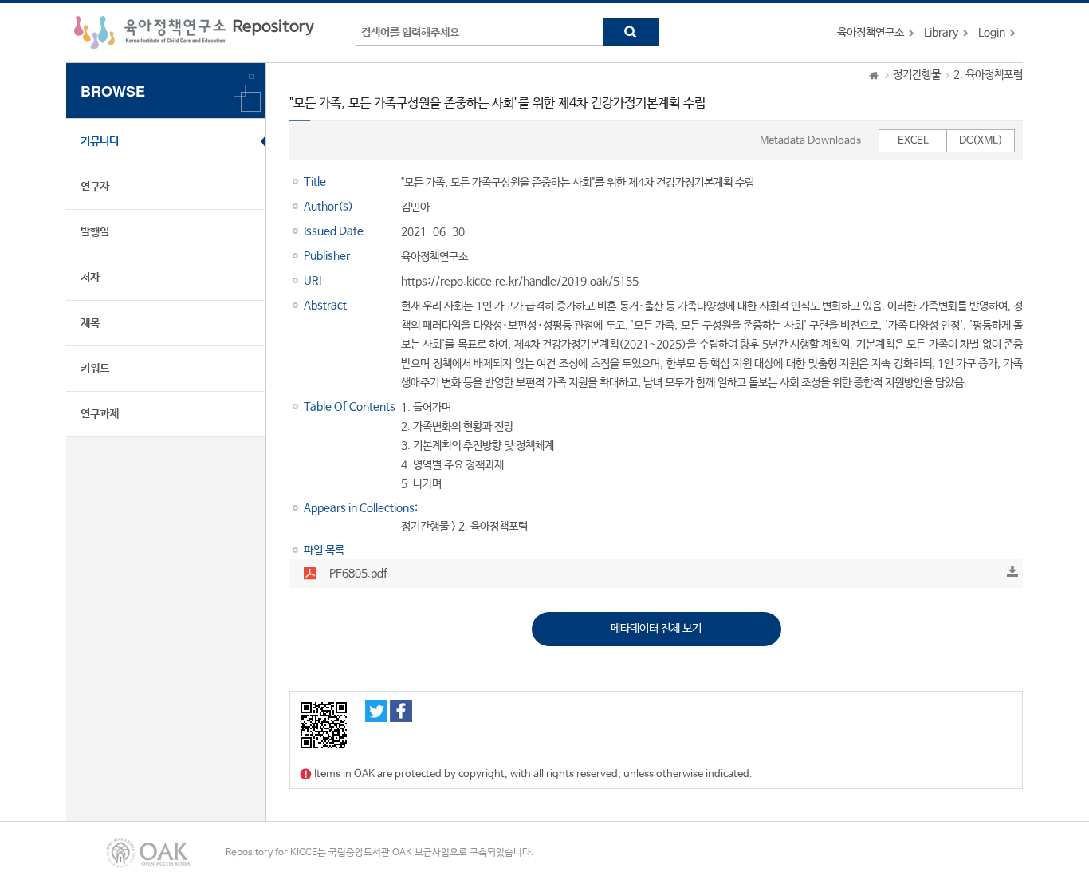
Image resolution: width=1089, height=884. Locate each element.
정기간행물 (917, 75)
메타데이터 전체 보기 (656, 628)
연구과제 (100, 414)
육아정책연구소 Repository (194, 32)
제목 (90, 323)
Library (941, 32)
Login (991, 32)
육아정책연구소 (870, 32)
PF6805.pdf (358, 573)
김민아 (415, 207)
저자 (90, 277)
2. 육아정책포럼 (988, 75)
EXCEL (913, 141)
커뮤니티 (100, 141)
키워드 (95, 368)
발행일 (95, 232)
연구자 (95, 186)
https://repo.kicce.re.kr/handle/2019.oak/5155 (520, 281)
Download (1012, 571)
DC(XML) (981, 141)
